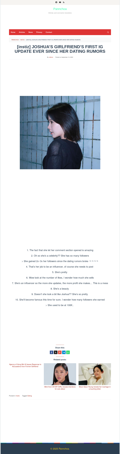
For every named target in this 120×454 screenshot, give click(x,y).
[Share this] (51, 352)
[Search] (108, 32)
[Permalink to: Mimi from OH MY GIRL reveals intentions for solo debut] (60, 374)
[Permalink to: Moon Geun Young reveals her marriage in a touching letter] (95, 374)
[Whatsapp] (68, 352)
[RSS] (64, 2)
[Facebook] (56, 2)
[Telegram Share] (64, 352)
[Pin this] (60, 352)
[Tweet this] (55, 352)
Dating (29, 396)
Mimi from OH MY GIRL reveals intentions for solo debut (59, 388)
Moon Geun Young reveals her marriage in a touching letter (95, 388)
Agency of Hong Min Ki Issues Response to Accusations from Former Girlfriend (25, 365)
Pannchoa (60, 9)
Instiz (18, 396)
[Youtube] (60, 2)
